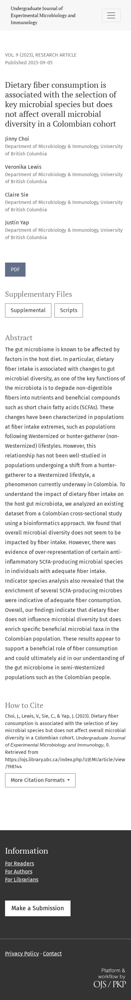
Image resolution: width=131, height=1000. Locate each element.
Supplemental (28, 310)
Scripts (68, 310)
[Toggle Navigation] (111, 15)
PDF (15, 269)
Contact (52, 953)
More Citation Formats (38, 780)
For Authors (18, 871)
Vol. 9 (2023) (19, 55)
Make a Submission (37, 908)
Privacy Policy (22, 953)
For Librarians (21, 879)
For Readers (19, 863)
